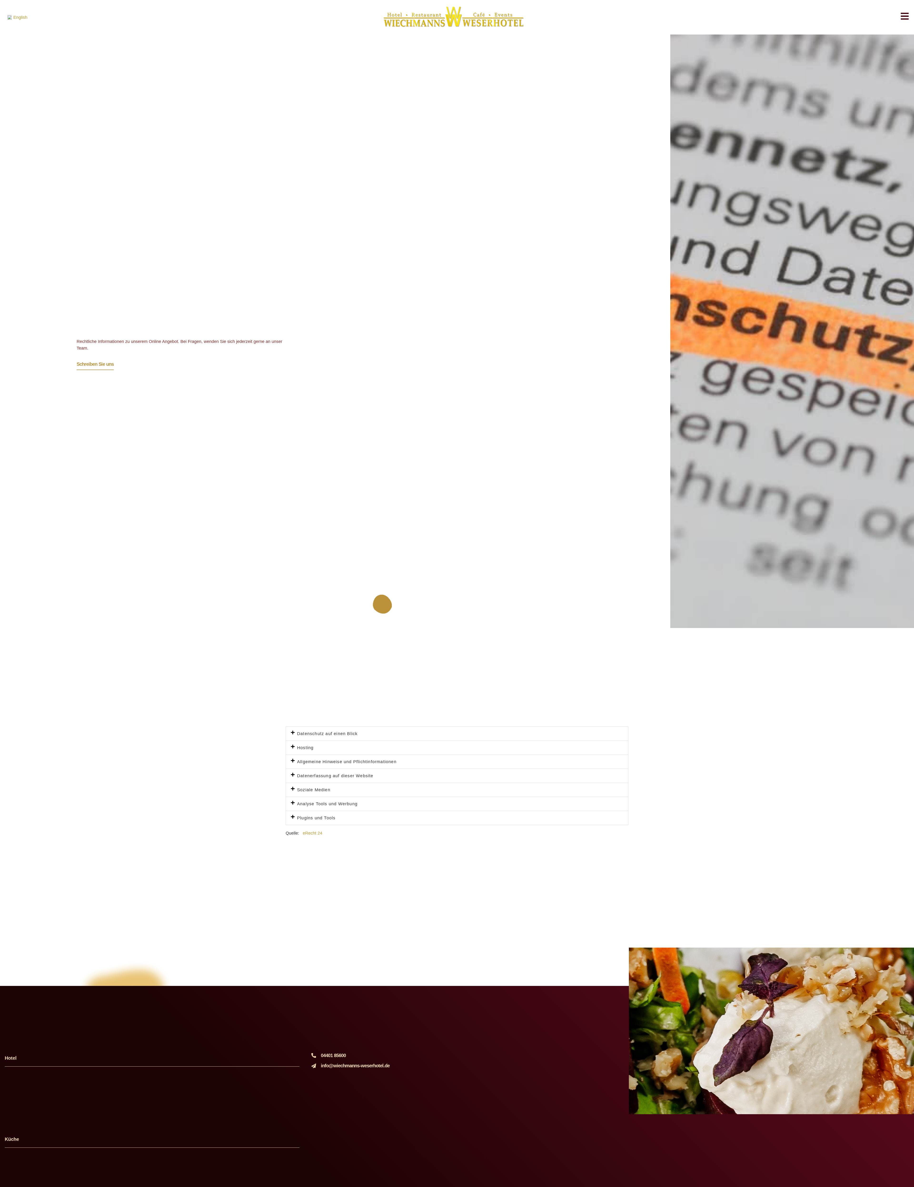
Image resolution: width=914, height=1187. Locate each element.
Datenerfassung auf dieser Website (335, 775)
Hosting (305, 747)
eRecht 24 (313, 833)
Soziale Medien (313, 789)
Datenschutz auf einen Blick (327, 733)
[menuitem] (17, 17)
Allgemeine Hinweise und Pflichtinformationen (347, 761)
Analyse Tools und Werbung (327, 803)
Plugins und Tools (316, 818)
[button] (457, 734)
